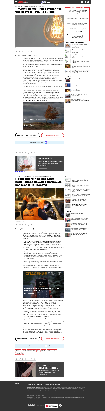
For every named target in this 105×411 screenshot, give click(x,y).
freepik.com (18, 47)
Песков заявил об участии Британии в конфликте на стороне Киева (80, 79)
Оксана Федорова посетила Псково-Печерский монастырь (77, 24)
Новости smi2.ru (20, 171)
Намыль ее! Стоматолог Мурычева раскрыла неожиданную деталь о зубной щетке (80, 180)
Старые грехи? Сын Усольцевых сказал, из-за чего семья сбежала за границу (80, 61)
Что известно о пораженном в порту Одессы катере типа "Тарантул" (80, 229)
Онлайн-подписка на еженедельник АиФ (75, 382)
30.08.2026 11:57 (19, 176)
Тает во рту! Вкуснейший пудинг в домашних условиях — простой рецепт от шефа (80, 200)
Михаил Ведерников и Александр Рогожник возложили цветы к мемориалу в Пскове (77, 12)
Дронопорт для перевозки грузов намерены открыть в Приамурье (79, 219)
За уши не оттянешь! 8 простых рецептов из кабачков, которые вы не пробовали (81, 66)
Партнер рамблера (40, 405)
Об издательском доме (32, 382)
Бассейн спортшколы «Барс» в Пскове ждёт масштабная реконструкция (77, 30)
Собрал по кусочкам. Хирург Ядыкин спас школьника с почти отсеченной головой (81, 190)
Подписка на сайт (31, 384)
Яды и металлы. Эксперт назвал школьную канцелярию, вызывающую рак (79, 46)
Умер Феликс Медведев (77, 213)
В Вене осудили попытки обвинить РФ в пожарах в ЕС (79, 90)
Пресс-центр (43, 382)
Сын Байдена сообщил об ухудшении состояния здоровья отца (80, 100)
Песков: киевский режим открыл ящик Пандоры (79, 84)
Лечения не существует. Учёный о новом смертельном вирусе (80, 205)
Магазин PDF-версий (58, 382)
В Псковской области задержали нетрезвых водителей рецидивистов (77, 17)
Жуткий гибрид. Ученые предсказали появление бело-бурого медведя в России (81, 195)
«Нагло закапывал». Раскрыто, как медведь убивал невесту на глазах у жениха (80, 185)
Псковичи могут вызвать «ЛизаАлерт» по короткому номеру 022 (41, 289)
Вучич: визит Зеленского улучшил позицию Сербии (79, 95)
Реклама (50, 382)
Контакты (39, 384)
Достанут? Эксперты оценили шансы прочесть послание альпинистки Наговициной (81, 71)
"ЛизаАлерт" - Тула (19, 221)
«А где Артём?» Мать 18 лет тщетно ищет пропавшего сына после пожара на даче (80, 51)
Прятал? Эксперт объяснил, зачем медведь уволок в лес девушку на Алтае (80, 56)
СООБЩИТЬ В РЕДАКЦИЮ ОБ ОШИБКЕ (52, 384)
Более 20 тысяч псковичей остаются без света (41, 121)
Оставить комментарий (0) (52, 135)
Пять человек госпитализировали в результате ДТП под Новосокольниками (77, 36)
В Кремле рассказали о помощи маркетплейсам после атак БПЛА (79, 224)
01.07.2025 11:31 (18, 6)
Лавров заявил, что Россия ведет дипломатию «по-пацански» (79, 234)
